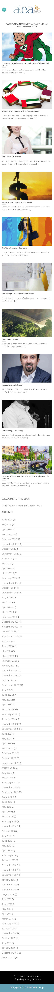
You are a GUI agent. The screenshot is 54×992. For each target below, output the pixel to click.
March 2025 (8, 573)
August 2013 (8, 957)
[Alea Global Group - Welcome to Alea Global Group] (27, 9)
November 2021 (10, 724)
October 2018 (9, 831)
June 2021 (7, 734)
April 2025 (7, 568)
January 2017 (8, 880)
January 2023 (9, 666)
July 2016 (6, 899)
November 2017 (10, 870)
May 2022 (7, 700)
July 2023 (7, 641)
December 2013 (10, 953)
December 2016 (10, 884)
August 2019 (8, 797)
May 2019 (6, 807)
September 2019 (10, 792)
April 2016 (7, 914)
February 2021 (9, 753)
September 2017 (10, 875)
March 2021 (7, 748)
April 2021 (7, 743)
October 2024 (9, 588)
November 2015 (10, 933)
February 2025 (9, 578)
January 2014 (8, 948)
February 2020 (9, 782)
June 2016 (7, 904)
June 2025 (7, 559)
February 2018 (9, 855)
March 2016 (7, 919)
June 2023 (7, 646)
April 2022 (7, 704)
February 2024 (9, 617)
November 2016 (10, 889)
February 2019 (9, 821)
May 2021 (6, 739)
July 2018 (6, 836)
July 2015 (6, 943)
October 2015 (8, 938)
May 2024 (7, 602)
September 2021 (10, 729)
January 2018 (8, 860)
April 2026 (7, 529)
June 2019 (7, 802)
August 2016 (8, 894)
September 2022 (10, 685)
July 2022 (7, 690)
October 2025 (9, 549)
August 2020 (8, 768)
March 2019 (7, 816)
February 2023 (9, 661)
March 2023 (8, 656)
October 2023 (9, 632)
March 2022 (8, 709)
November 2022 (10, 675)
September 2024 (10, 593)
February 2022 (9, 714)
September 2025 (10, 554)
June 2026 (7, 520)
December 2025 (10, 544)
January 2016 (8, 928)
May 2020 (7, 777)
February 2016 (9, 923)
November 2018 (10, 826)
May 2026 (7, 524)
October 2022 (9, 680)
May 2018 (6, 846)
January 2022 (9, 719)
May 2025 (7, 563)
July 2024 (7, 597)
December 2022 (10, 670)
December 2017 (10, 865)
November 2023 (10, 627)
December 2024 (10, 583)
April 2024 (7, 607)
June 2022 (7, 695)
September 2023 (10, 636)
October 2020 (9, 758)
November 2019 (10, 787)
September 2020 (10, 763)
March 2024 (8, 612)
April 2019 (7, 812)
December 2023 (10, 622)
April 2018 (7, 850)
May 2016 (6, 909)
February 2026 (9, 539)
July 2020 (7, 773)
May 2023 (7, 651)
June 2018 (7, 841)
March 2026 (8, 534)
